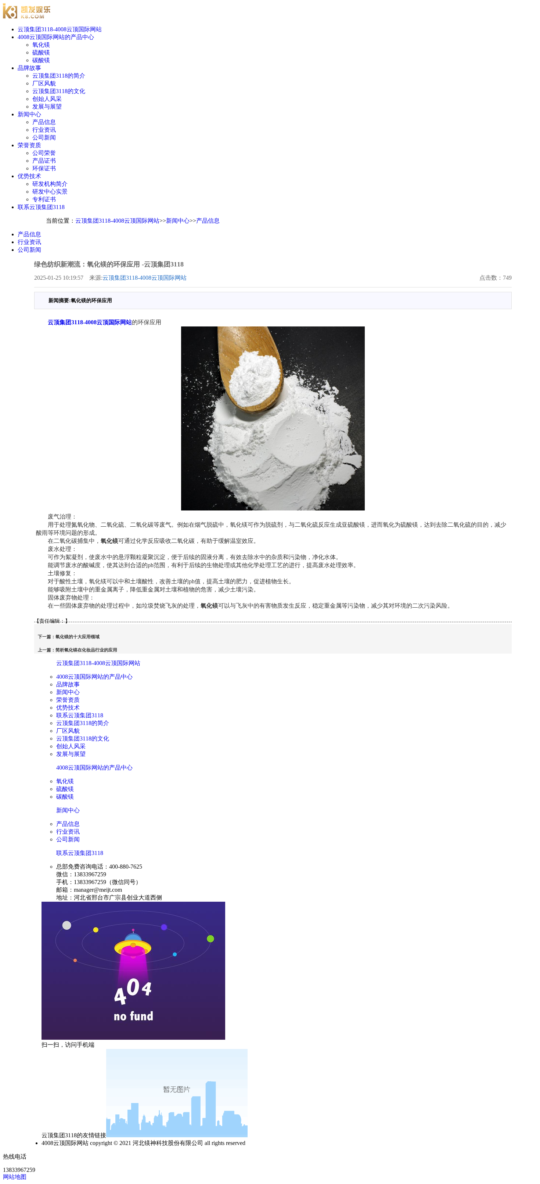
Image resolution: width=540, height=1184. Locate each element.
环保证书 (44, 168)
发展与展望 (47, 106)
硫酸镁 (41, 52)
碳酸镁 (41, 60)
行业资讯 (44, 130)
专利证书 (44, 199)
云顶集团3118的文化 (58, 91)
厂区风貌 (44, 83)
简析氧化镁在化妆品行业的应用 (86, 650)
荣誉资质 (29, 145)
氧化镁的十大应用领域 (77, 636)
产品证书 (44, 161)
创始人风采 (47, 99)
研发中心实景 (50, 191)
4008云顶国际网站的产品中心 (56, 37)
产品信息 (44, 122)
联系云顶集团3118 (41, 207)
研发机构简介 (50, 184)
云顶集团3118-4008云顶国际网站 (60, 29)
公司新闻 (44, 137)
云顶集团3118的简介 (58, 76)
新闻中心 (29, 114)
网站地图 (14, 1177)
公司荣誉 (44, 153)
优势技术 (29, 176)
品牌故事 (29, 68)
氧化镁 (41, 45)
